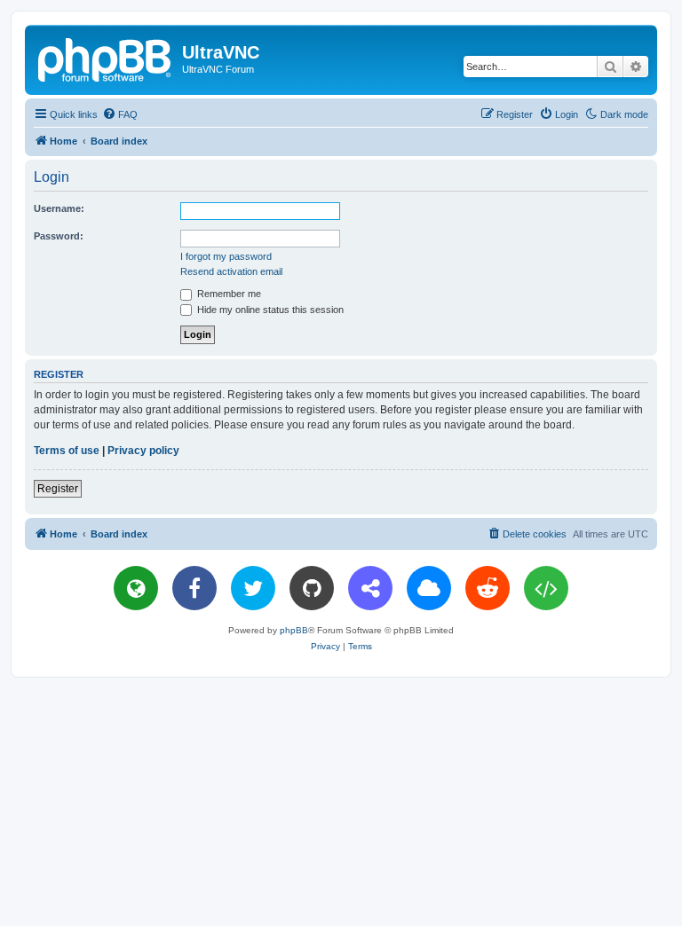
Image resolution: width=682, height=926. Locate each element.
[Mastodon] (370, 588)
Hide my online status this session (269, 309)
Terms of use (66, 450)
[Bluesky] (429, 588)
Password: (58, 236)
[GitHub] (311, 588)
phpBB (294, 630)
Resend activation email (231, 271)
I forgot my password (226, 256)
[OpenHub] (546, 588)
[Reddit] (487, 588)
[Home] (105, 57)
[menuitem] (120, 114)
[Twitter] (253, 588)
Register (57, 489)
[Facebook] (194, 588)
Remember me (227, 293)
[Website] (136, 588)
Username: (59, 208)
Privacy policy (143, 450)
